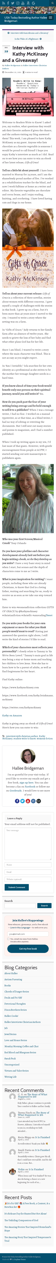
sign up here (26, 782)
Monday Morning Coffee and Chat (21, 1046)
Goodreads (16, 790)
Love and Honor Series (15, 1040)
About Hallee (11, 973)
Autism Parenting (13, 979)
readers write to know (24, 738)
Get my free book (28, 948)
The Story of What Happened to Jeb (32, 1095)
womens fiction (45, 738)
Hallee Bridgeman (12, 65)
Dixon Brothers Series (15, 1010)
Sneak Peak (10, 1058)
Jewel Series (10, 1034)
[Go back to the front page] (28, 10)
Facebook (30, 786)
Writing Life (10, 1077)
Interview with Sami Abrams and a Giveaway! (29, 33)
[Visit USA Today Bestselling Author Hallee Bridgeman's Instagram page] (17, 2)
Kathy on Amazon (12, 715)
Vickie (21, 1169)
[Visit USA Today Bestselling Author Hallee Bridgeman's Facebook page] (8, 2)
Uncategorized (11, 1064)
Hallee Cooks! (11, 1016)
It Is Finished (42, 1137)
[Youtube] (22, 2)
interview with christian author (22, 736)
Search (8, 901)
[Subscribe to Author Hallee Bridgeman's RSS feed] (3, 2)
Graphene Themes (20, 1259)
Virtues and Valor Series (16, 1070)
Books (7, 985)
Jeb (6, 1028)
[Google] (33, 2)
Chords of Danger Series (16, 991)
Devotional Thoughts (15, 1003)
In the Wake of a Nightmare (27, 39)
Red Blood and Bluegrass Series (20, 1052)
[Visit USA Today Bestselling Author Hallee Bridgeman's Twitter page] (12, 2)
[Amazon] (28, 2)
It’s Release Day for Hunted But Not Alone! (25, 1213)
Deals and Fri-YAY (13, 997)
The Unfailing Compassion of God (21, 1220)
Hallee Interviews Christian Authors (22, 1022)
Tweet (49, 615)
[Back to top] (49, 1256)
